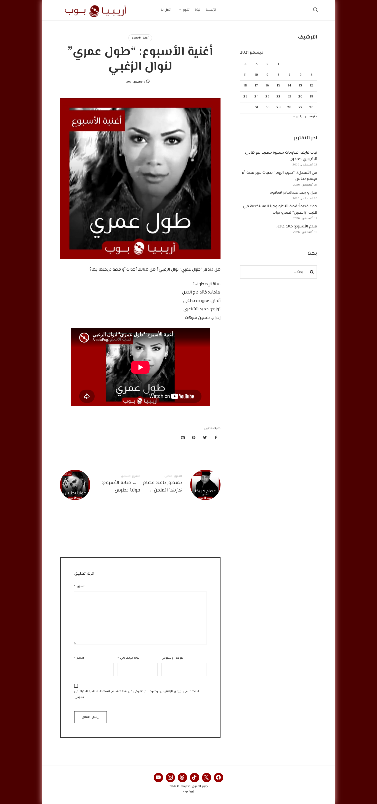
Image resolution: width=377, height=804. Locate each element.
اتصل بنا (166, 10)
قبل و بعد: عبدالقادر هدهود (293, 192)
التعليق (79, 586)
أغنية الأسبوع (140, 38)
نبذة (197, 10)
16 (267, 85)
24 (256, 96)
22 (278, 96)
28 (290, 107)
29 (279, 107)
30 (268, 107)
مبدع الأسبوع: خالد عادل (297, 226)
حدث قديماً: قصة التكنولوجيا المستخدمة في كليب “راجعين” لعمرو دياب (280, 209)
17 (256, 85)
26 (311, 107)
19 (311, 96)
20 (301, 96)
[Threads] (182, 778)
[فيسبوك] (216, 438)
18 (245, 85)
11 (246, 75)
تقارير (186, 10)
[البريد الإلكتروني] (183, 438)
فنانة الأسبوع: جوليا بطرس (100, 485)
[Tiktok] (195, 778)
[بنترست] (194, 438)
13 (300, 85)
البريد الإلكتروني (129, 658)
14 (289, 85)
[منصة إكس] (205, 438)
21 (289, 96)
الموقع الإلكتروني (172, 658)
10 (256, 75)
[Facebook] (219, 778)
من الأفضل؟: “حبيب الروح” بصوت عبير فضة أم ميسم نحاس (279, 176)
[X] (207, 778)
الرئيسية (211, 10)
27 (300, 107)
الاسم (79, 658)
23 (268, 96)
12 (311, 85)
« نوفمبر (311, 116)
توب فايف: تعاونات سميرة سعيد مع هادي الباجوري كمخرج (281, 156)
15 (278, 85)
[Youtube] (158, 778)
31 (256, 107)
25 (246, 96)
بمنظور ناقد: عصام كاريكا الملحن (180, 485)
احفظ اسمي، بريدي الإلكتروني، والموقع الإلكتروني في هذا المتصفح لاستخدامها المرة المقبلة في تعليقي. (136, 694)
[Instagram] (170, 778)
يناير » (297, 116)
